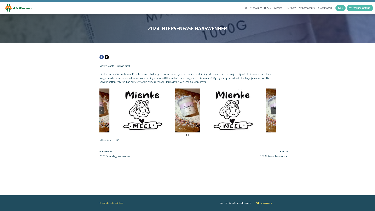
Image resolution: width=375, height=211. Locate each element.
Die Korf (292, 8)
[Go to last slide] (101, 110)
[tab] (186, 135)
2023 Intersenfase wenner (274, 154)
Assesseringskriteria (359, 8)
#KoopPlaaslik (325, 8)
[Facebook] (101, 57)
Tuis (244, 8)
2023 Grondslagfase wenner (114, 154)
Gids (340, 8)
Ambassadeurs (307, 8)
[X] (107, 57)
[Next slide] (273, 110)
